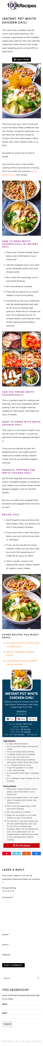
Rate (33, 719)
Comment (7, 897)
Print (11, 719)
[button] (18, 711)
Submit (7, 1024)
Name (6, 934)
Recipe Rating (9, 888)
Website (6, 954)
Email (6, 944)
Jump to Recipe (22, 59)
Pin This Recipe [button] (22, 845)
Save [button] (22, 719)
